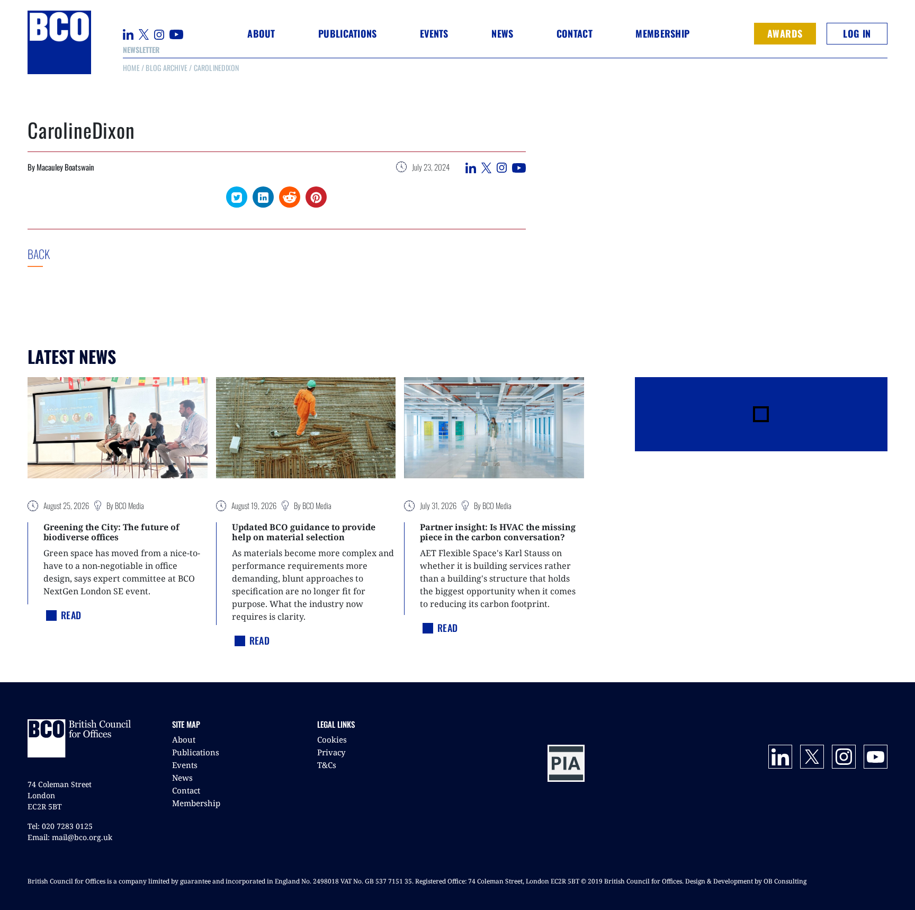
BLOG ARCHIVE (166, 67)
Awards (785, 33)
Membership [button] (662, 33)
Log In (857, 33)
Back (58, 253)
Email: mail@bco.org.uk (70, 837)
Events (185, 765)
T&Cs (326, 765)
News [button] (502, 33)
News (182, 777)
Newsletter (141, 49)
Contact (575, 33)
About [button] (261, 33)
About (183, 739)
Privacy (331, 752)
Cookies (332, 739)
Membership (196, 803)
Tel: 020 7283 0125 (60, 826)
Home (131, 67)
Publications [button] (347, 33)
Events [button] (434, 33)
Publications (195, 752)
